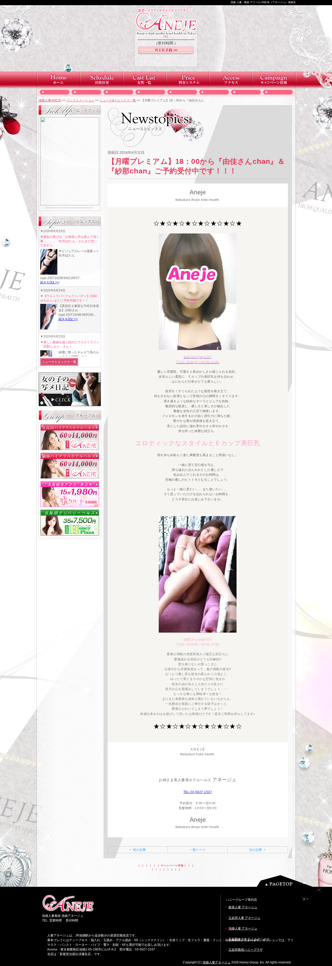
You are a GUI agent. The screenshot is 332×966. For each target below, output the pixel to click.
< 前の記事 (137, 850)
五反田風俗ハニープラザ (246, 950)
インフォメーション (80, 100)
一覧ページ (197, 850)
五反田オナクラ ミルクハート (249, 939)
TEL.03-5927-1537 (197, 792)
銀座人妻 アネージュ (243, 907)
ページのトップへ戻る (286, 881)
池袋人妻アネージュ (217, 962)
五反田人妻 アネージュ (244, 918)
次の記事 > (257, 850)
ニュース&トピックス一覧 (118, 100)
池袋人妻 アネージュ (243, 928)
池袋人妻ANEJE (50, 100)
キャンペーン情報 (172, 865)
